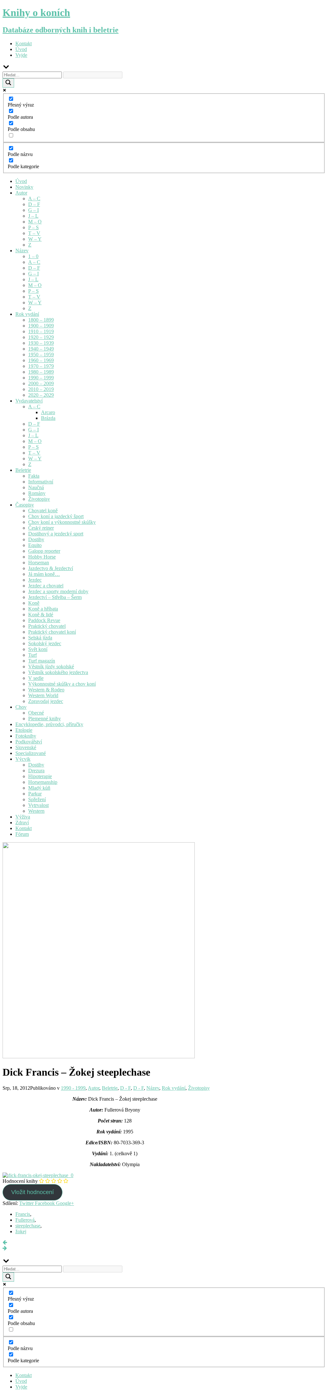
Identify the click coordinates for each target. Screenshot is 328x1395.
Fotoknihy (25, 736)
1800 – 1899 (41, 320)
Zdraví (22, 822)
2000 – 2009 (41, 383)
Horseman (38, 562)
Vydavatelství (29, 400)
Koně (33, 603)
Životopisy (39, 499)
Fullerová (25, 1220)
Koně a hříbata (43, 608)
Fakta (33, 476)
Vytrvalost (38, 805)
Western (36, 811)
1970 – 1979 (41, 366)
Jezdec (35, 580)
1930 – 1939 (41, 343)
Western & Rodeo (46, 689)
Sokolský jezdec (44, 643)
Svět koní (37, 649)
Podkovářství (28, 741)
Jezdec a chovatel (45, 585)
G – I (33, 210)
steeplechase (27, 1225)
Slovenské (25, 747)
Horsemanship (42, 782)
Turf (32, 655)
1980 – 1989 (41, 372)
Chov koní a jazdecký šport (56, 516)
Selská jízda (40, 637)
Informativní (40, 481)
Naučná (36, 487)
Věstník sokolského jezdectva (58, 672)
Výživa (22, 816)
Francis (22, 1214)
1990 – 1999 (41, 377)
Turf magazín (41, 660)
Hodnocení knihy (20, 1181)
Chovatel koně (43, 510)
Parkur (35, 793)
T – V (34, 233)
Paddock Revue (44, 620)
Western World (43, 695)
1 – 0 (33, 256)
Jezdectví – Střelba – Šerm (55, 597)
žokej (20, 1231)
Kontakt (23, 43)
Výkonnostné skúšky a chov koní (62, 684)
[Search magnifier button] (8, 83)
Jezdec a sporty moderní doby (58, 591)
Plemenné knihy (44, 718)
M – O (35, 221)
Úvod (21, 49)
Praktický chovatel (47, 626)
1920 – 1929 (41, 337)
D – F (34, 204)
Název (22, 250)
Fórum (22, 834)
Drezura (36, 770)
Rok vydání (27, 314)
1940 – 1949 (41, 348)
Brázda (48, 418)
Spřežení (37, 799)
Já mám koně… (44, 574)
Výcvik (22, 759)
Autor (21, 192)
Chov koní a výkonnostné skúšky (62, 522)
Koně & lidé (40, 614)
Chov (21, 707)
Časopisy (24, 504)
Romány (36, 493)
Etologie (23, 730)
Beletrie (23, 470)
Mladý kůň (39, 788)
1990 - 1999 (73, 1088)
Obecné (36, 712)
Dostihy (36, 539)
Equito (35, 545)
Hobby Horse (42, 556)
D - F (125, 1088)
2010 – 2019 (41, 389)
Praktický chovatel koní (52, 632)
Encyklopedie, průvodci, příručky (49, 724)
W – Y (35, 239)
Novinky (24, 187)
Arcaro (48, 412)
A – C (34, 198)
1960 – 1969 (41, 360)
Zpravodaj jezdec (45, 701)
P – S (33, 227)
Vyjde (21, 55)
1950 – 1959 (41, 354)
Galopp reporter (44, 551)
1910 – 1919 (41, 331)
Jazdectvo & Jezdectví (50, 568)
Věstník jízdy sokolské (51, 666)
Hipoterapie (40, 776)
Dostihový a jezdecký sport (55, 533)
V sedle (36, 678)
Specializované (30, 753)
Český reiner (41, 528)
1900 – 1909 (41, 325)
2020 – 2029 (41, 395)
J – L (33, 216)
